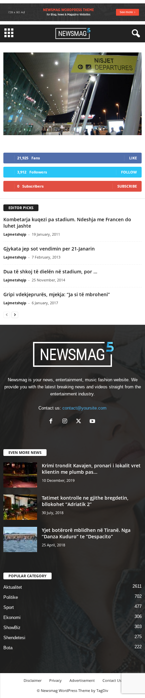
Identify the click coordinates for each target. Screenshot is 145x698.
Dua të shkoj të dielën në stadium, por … (50, 271)
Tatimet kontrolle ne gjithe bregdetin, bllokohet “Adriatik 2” (85, 501)
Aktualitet (12, 587)
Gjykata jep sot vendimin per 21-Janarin (49, 248)
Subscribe (127, 186)
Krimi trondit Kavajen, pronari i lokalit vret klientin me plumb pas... (91, 468)
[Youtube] (93, 421)
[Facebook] (52, 421)
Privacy (55, 680)
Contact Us (112, 680)
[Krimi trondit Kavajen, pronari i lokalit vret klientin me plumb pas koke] (20, 475)
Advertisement (82, 680)
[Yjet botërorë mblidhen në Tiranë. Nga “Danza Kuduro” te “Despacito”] (20, 539)
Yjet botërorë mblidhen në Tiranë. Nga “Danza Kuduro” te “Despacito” (86, 533)
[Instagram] (66, 421)
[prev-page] (6, 314)
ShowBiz (12, 627)
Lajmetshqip (14, 234)
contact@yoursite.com (84, 408)
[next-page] (14, 314)
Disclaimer (32, 680)
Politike (10, 597)
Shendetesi (14, 637)
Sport (8, 607)
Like (133, 157)
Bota (7, 647)
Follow (129, 171)
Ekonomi (12, 617)
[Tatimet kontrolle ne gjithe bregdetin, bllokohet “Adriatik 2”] (20, 507)
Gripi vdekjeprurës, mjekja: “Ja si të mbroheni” (56, 294)
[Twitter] (80, 421)
